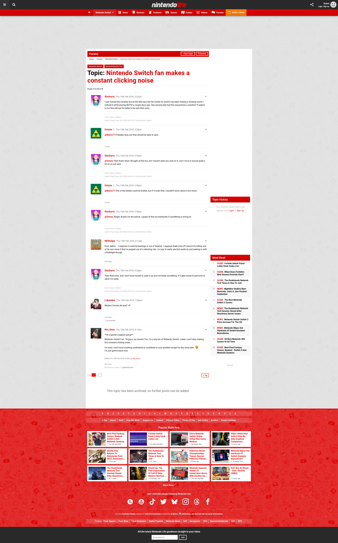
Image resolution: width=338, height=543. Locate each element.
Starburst (110, 96)
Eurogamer (195, 521)
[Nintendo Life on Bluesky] (174, 502)
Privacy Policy (172, 420)
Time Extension (138, 521)
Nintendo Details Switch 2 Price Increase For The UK (232, 320)
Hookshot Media (129, 514)
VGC (205, 521)
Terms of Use (188, 420)
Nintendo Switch (111, 59)
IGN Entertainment (153, 514)
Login (320, 6)
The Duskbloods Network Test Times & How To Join (232, 281)
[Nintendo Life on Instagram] (186, 502)
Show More (168, 485)
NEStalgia (110, 240)
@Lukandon (110, 321)
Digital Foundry (156, 521)
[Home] (89, 12)
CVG (233, 521)
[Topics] (4, 4)
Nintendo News (173, 521)
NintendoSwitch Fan (114, 66)
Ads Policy (203, 420)
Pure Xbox (123, 521)
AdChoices (186, 514)
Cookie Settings (228, 420)
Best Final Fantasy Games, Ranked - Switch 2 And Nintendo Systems (231, 350)
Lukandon (110, 300)
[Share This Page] (311, 4)
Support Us (148, 420)
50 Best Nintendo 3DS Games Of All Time (231, 340)
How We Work (133, 420)
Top (105, 420)
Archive (214, 420)
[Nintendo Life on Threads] (197, 502)
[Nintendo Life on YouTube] (141, 502)
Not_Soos (110, 329)
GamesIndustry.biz (219, 521)
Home (91, 59)
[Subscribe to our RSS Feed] (130, 502)
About (113, 420)
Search (203, 54)
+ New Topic (188, 54)
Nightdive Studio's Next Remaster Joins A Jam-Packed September (232, 291)
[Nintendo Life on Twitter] (163, 502)
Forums (93, 54)
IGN (185, 521)
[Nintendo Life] (169, 4)
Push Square (110, 521)
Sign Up (326, 6)
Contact (159, 420)
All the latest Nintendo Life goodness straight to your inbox (169, 531)
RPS (240, 521)
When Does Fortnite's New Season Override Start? (230, 273)
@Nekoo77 (110, 135)
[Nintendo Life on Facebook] (208, 502)
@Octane (109, 161)
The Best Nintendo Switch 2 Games (229, 301)
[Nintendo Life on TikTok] (152, 502)
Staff (121, 420)
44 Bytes (174, 514)
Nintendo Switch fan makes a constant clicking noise (138, 76)
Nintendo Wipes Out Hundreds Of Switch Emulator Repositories (231, 330)
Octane (108, 129)
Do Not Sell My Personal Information (207, 514)
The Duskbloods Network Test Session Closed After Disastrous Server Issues (232, 311)
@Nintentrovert (127, 367)
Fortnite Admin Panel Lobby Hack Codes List (231, 264)
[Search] (13, 4)
